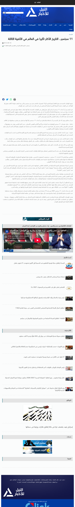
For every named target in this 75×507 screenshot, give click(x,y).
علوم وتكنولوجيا (7, 25)
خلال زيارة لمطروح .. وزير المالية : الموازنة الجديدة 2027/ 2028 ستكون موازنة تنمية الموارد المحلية (35, 378)
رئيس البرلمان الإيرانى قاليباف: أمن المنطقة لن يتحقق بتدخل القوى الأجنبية (42, 367)
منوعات (71, 29)
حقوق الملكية (39, 482)
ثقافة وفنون (37, 480)
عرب (60, 25)
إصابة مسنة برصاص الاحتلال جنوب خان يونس (50, 277)
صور (11, 480)
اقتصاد (50, 25)
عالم (56, 25)
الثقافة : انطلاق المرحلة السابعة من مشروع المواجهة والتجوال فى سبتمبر (42, 318)
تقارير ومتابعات (32, 25)
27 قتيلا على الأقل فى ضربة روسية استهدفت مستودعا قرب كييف (44, 357)
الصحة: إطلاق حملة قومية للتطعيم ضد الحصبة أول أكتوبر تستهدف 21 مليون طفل (39, 263)
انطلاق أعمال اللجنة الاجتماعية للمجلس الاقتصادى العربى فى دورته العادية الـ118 (40, 308)
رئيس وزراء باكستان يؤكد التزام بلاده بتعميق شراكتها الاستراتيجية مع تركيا (43, 298)
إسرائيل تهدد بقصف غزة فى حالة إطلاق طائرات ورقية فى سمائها (49, 427)
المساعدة (24, 482)
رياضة (44, 25)
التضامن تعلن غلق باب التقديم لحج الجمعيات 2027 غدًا (48, 287)
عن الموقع (55, 482)
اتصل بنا (19, 482)
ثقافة (39, 25)
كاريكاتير (69, 400)
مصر (65, 25)
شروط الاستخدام (31, 482)
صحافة (15, 25)
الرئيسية (71, 25)
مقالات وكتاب (22, 25)
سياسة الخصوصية (47, 482)
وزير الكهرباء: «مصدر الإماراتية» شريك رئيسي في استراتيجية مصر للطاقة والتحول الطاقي (38, 347)
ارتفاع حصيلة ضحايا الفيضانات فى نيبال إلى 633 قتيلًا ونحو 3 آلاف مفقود (42, 336)
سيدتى (23, 480)
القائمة (38, 2)
